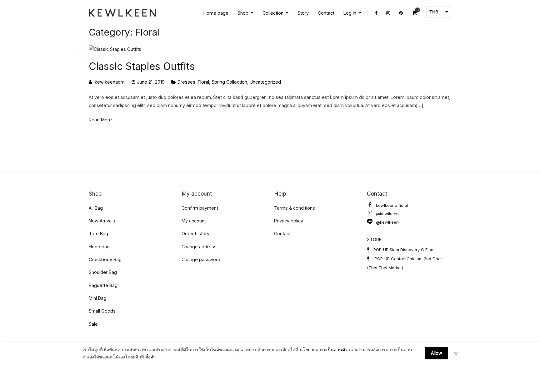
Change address (199, 246)
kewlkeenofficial (392, 205)
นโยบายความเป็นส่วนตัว (324, 349)
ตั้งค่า (150, 356)
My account (194, 220)
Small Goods (102, 311)
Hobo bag (99, 246)
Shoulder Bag (103, 272)
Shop (243, 13)
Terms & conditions (294, 208)
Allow (436, 353)
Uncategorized (265, 82)
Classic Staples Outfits (142, 66)
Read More (100, 119)
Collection (272, 13)
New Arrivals (102, 220)
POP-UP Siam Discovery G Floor (404, 249)
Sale (93, 324)
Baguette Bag (103, 285)
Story (303, 13)
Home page (215, 13)
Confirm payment (200, 208)
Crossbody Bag (105, 259)
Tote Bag (98, 233)
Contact (326, 13)
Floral (203, 82)
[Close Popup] (456, 353)
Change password (201, 259)
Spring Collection (229, 82)
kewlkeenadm (110, 82)
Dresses (186, 82)
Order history (195, 233)
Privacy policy (288, 220)
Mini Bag (97, 298)
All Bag (96, 208)
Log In (349, 13)
